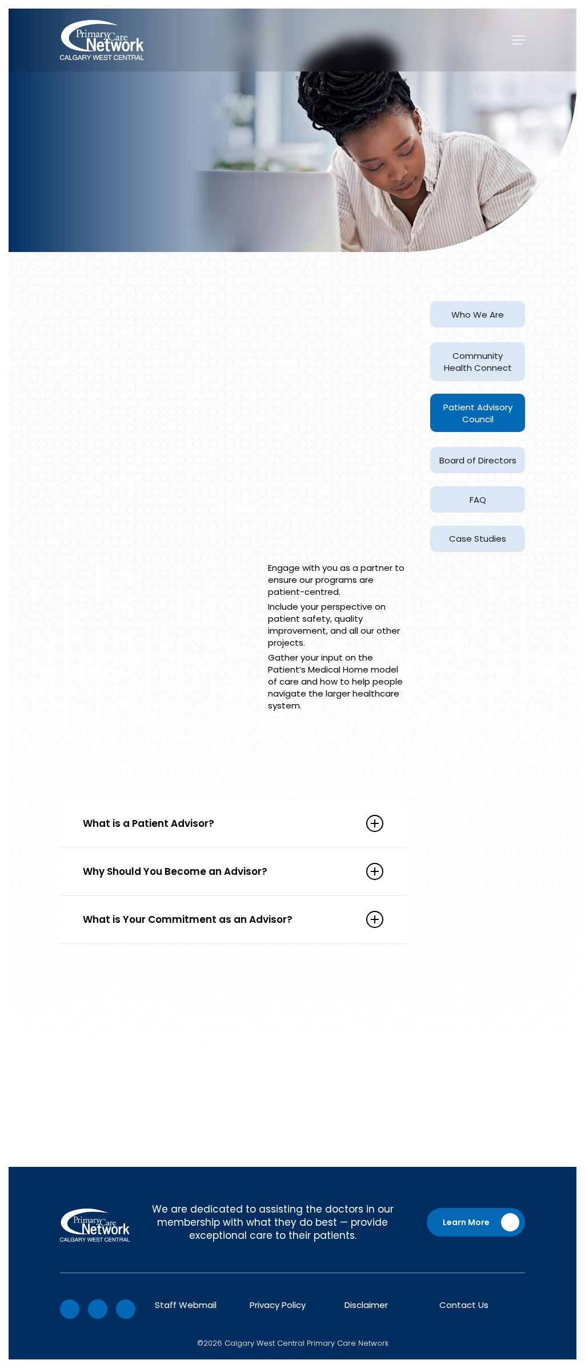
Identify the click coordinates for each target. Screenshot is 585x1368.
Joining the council (285, 735)
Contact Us (463, 1305)
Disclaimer (366, 1305)
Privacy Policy (278, 1305)
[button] (518, 40)
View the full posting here (114, 1125)
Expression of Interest (229, 1028)
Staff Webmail (186, 1305)
